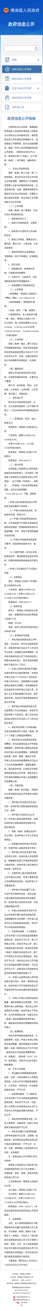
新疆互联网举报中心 (23, 1300)
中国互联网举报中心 (23, 1297)
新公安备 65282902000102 (21, 1293)
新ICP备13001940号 (21, 1290)
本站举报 (24, 1302)
